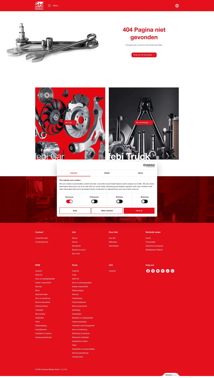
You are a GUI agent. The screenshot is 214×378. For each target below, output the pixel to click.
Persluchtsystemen (79, 302)
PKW (37, 265)
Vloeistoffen (39, 318)
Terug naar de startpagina (142, 55)
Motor (37, 290)
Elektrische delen (41, 294)
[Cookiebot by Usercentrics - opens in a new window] (145, 165)
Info (74, 232)
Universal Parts (77, 357)
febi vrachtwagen (142, 122)
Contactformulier (41, 238)
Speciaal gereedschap (43, 337)
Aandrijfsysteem (41, 329)
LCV (111, 265)
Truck (74, 265)
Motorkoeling (40, 314)
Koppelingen (76, 314)
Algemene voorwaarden (154, 246)
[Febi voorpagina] (39, 5)
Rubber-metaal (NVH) (43, 283)
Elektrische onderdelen (80, 337)
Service (74, 242)
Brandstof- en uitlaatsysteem (82, 318)
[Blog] (172, 271)
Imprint (148, 238)
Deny (75, 211)
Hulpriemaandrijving (79, 322)
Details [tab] (107, 173)
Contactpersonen (41, 242)
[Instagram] (153, 271)
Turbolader (39, 310)
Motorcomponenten (42, 302)
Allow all (139, 211)
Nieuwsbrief (76, 246)
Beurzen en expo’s (79, 250)
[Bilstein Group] (171, 375)
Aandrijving (76, 310)
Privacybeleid (150, 242)
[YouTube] (158, 271)
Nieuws (74, 238)
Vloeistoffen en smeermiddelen (83, 349)
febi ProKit (76, 254)
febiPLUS (38, 275)
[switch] (94, 201)
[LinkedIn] (167, 271)
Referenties (113, 242)
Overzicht (38, 271)
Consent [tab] (73, 173)
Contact (39, 232)
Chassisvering (77, 298)
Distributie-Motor (41, 306)
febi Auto (68, 122)
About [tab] (140, 173)
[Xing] (163, 271)
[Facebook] (148, 271)
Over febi (113, 232)
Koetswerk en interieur (43, 333)
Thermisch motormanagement (83, 326)
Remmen (38, 287)
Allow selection (107, 211)
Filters (37, 322)
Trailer (74, 275)
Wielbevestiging (41, 326)
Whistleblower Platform (154, 250)
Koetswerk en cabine (79, 341)
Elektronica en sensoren (81, 333)
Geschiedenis (114, 246)
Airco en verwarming (42, 298)
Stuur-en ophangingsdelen (45, 279)
